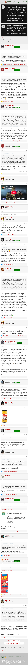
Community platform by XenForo (13, 660)
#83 (26, 111)
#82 (26, 74)
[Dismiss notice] (26, 6)
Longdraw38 (4, 42)
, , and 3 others (15, 318)
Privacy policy (18, 656)
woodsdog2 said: (5, 459)
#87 (26, 223)
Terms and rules (10, 656)
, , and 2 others (13, 531)
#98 (26, 540)
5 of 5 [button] (18, 640)
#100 (26, 605)
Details (19, 662)
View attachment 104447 (7, 440)
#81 (26, 51)
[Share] (24, 51)
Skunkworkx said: (5, 437)
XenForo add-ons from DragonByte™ (19, 661)
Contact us (3, 656)
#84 (26, 150)
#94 (26, 434)
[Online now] (3, 180)
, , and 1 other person (14, 64)
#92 (26, 386)
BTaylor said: (4, 247)
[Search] (26, 1)
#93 (26, 407)
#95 (26, 456)
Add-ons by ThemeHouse (6, 663)
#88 (26, 244)
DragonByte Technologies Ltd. (12, 662)
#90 (26, 327)
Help (23, 656)
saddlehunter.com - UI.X (7, 654)
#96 (26, 481)
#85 (26, 183)
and (8, 101)
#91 (26, 346)
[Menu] (2, 2)
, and (12, 141)
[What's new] (23, 1)
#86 (26, 211)
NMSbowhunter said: (6, 77)
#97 (26, 504)
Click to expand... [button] (14, 126)
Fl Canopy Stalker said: (7, 54)
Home (2, 657)
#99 (26, 565)
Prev (13, 640)
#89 (26, 274)
